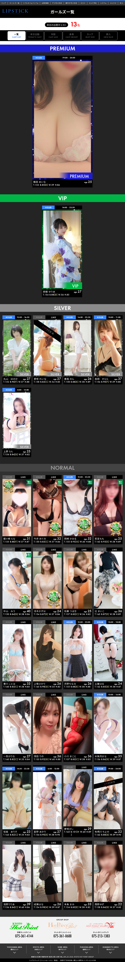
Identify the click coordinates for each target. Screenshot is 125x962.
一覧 (16, 35)
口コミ (83, 3)
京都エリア (38, 948)
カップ (90, 35)
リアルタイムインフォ (30, 3)
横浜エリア (14, 948)
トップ (4, 3)
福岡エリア (86, 948)
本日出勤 (35, 35)
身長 (72, 35)
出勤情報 (45, 3)
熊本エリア (110, 948)
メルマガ (113, 3)
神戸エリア (62, 948)
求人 (121, 3)
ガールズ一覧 (15, 3)
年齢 (53, 35)
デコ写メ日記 (57, 3)
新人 (108, 35)
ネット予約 (93, 3)
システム (103, 3)
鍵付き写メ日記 (71, 3)
